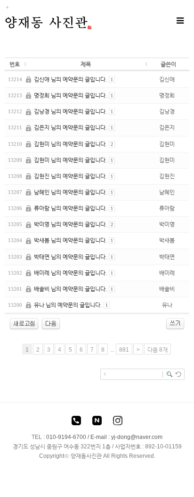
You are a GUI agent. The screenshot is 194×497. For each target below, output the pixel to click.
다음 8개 (157, 349)
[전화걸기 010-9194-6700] (76, 422)
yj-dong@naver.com (136, 437)
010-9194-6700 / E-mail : (78, 437)
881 (124, 349)
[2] (50, 323)
